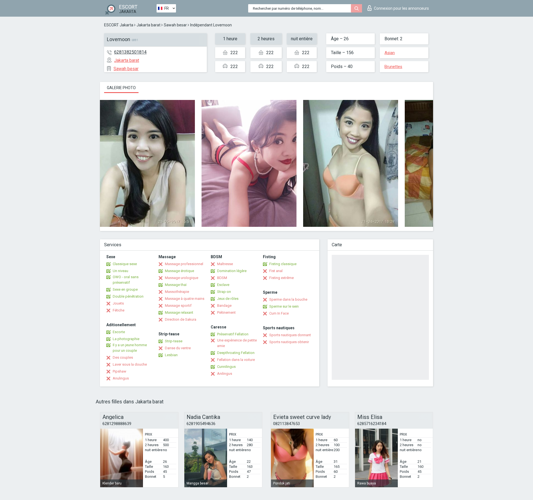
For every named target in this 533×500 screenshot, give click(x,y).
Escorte (119, 332)
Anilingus (224, 373)
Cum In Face (279, 313)
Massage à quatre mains (184, 299)
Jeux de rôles (227, 299)
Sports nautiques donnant (290, 335)
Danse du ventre (178, 348)
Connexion (401, 8)
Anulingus (121, 378)
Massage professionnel (184, 264)
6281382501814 (130, 52)
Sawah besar (175, 25)
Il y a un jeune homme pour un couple (130, 348)
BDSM (222, 278)
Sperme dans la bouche (288, 299)
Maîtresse (225, 264)
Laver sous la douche (130, 364)
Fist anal (276, 271)
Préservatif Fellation (232, 334)
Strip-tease (173, 341)
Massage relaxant (179, 312)
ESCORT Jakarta (118, 25)
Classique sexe (125, 264)
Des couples (123, 357)
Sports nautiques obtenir (289, 342)
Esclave (223, 285)
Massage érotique (179, 271)
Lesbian (171, 355)
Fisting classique (282, 264)
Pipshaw (119, 371)
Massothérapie (177, 292)
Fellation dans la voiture (236, 360)
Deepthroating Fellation (236, 353)
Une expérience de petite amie (237, 343)
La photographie (126, 339)
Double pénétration (128, 296)
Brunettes (393, 66)
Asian (389, 52)
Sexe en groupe (125, 289)
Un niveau (120, 271)
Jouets (118, 303)
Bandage (224, 305)
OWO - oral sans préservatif (126, 280)
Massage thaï (176, 285)
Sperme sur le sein (284, 306)
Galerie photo (121, 88)
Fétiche (118, 310)
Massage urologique (181, 278)
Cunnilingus (226, 367)
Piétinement (226, 312)
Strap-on (224, 292)
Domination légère (232, 271)
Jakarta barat (148, 25)
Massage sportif (178, 305)
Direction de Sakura (180, 319)
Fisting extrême (281, 278)
